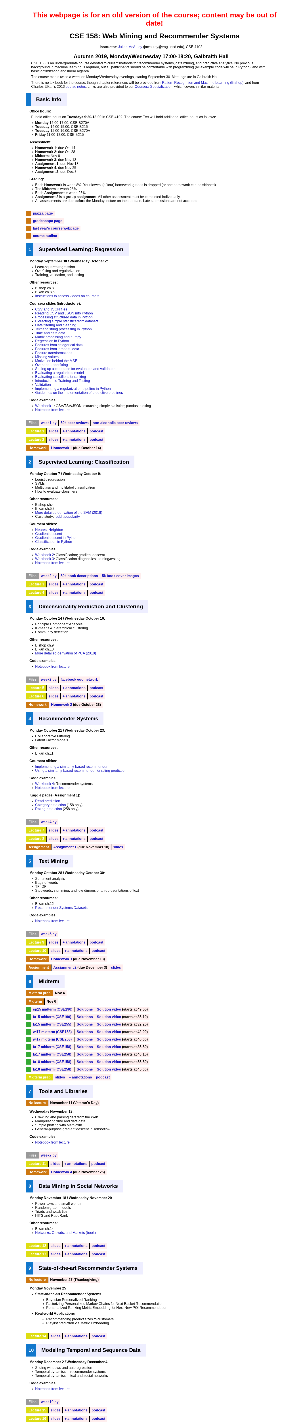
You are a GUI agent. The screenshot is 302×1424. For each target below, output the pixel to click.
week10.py (50, 1402)
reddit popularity (67, 516)
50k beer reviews (75, 423)
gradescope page (47, 221)
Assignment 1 (64, 847)
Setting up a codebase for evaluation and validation (75, 369)
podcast (96, 431)
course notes (76, 86)
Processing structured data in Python (64, 317)
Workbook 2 (44, 555)
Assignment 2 (64, 967)
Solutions (85, 1009)
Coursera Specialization (153, 86)
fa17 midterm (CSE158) (52, 1047)
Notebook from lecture (52, 410)
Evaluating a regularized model (59, 373)
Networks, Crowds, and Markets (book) (65, 1233)
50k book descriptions (79, 576)
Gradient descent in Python (56, 538)
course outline (45, 236)
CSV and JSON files (51, 309)
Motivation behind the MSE (56, 361)
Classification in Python (53, 542)
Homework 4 (61, 1172)
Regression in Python (52, 341)
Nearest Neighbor (49, 530)
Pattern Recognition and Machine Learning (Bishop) (202, 82)
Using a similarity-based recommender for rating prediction (80, 770)
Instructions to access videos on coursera (67, 296)
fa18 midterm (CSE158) (52, 1062)
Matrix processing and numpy (58, 337)
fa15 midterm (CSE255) (52, 1024)
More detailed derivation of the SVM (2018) (68, 512)
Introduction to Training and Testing (62, 381)
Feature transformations (53, 353)
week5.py (49, 934)
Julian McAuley (130, 47)
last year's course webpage (56, 228)
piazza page (43, 213)
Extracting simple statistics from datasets (66, 321)
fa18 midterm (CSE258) (52, 1069)
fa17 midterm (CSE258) (52, 1054)
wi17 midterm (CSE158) (52, 1032)
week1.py (49, 423)
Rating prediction (48, 809)
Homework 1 (61, 448)
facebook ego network (79, 679)
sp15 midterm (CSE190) (52, 1009)
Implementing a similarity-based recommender (71, 766)
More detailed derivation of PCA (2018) (65, 653)
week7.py (49, 1155)
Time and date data (50, 333)
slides (54, 431)
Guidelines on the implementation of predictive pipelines (79, 392)
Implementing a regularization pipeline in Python (73, 389)
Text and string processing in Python (63, 329)
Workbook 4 (44, 784)
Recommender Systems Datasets (61, 908)
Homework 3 (61, 959)
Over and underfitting (51, 365)
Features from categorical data (59, 345)
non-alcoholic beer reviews (115, 423)
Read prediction (47, 801)
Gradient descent (48, 534)
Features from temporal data (57, 349)
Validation (43, 385)
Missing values (47, 357)
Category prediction (50, 805)
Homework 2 (61, 704)
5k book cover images (120, 576)
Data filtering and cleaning (55, 325)
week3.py (49, 679)
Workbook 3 (44, 559)
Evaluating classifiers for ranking (60, 377)
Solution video (109, 1009)
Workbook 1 (44, 406)
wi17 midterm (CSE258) (52, 1039)
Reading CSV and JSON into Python (64, 313)
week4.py (49, 822)
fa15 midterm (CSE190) (52, 1017)
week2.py (49, 576)
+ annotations (74, 431)
